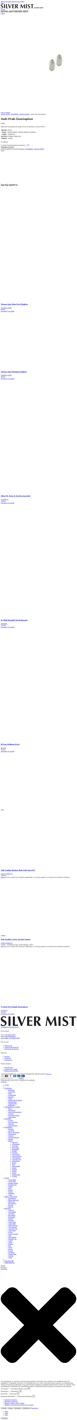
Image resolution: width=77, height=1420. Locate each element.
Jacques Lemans (13, 1183)
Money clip (11, 1202)
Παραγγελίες (8, 1045)
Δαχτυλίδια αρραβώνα (15, 1112)
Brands (10, 1141)
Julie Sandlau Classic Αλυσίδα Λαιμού (15, 939)
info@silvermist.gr (10, 1036)
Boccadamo (15, 1147)
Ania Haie (15, 1146)
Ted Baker (11, 1193)
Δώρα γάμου (12, 1117)
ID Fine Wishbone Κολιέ (10, 744)
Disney (10, 1098)
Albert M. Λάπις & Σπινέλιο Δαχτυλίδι (15, 496)
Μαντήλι (10, 1207)
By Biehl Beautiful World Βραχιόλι (14, 620)
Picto (9, 1188)
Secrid (10, 1247)
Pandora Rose (12, 1102)
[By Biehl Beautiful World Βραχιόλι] (29, 560)
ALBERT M (4, 499)
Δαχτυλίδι (11, 1131)
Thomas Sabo (16, 1174)
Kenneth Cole (12, 1185)
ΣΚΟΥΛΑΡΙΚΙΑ (25, 114)
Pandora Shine (12, 1103)
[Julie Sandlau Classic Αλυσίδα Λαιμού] (29, 934)
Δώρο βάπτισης (12, 1125)
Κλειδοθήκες (12, 1203)
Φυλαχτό (11, 1124)
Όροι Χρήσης (9, 1067)
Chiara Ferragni (16, 1156)
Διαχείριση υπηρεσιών (11, 1401)
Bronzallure (15, 1149)
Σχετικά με (8, 1058)
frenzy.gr (48, 1074)
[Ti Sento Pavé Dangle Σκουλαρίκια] (29, 1003)
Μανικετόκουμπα (13, 1200)
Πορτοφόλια (12, 1198)
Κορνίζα (10, 1205)
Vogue (10, 1195)
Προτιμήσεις (17, 1408)
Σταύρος (10, 1120)
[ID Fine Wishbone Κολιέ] (29, 684)
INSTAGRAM (13, 1027)
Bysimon (14, 1153)
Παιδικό (10, 1139)
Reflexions (11, 1105)
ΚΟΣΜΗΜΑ (15, 114)
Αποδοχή (4, 1408)
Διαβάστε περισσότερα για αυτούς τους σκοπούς (19, 1405)
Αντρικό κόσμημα (13, 1137)
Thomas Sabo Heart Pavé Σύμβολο (14, 304)
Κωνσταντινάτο (12, 1122)
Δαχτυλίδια (11, 1092)
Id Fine (14, 1163)
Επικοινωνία (8, 1060)
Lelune (14, 1168)
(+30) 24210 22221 (9, 1035)
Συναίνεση (4, 1418)
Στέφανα (10, 1114)
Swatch (14, 1173)
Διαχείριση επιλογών (11, 1400)
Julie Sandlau (16, 1166)
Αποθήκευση (26, 1408)
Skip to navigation (6, 1)
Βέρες (10, 1109)
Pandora (14, 1169)
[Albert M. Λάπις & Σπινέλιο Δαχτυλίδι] (29, 435)
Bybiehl (14, 1151)
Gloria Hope (15, 1161)
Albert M (14, 1142)
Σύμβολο (11, 1136)
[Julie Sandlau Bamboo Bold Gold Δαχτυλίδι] (29, 808)
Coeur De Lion (16, 1159)
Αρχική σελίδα (5, 114)
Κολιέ (10, 1093)
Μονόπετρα (11, 1110)
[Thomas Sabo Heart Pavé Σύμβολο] (29, 244)
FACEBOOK (5, 1027)
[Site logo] (17, 8)
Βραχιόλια (11, 1090)
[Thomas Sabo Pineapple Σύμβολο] (29, 368)
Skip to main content (18, 1)
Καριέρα (7, 1056)
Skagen (14, 1171)
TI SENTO (4, 1010)
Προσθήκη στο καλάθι (7, 147)
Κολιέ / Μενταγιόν (13, 1132)
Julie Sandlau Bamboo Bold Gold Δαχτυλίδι (18, 870)
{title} (6, 1411)
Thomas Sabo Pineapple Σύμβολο (14, 372)
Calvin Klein (16, 1154)
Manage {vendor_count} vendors (14, 1403)
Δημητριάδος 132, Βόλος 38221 (10, 1038)
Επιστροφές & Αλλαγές (12, 1049)
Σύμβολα (11, 1097)
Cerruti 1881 (12, 1181)
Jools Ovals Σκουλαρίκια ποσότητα (13, 145)
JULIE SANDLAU (7, 874)
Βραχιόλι (11, 1129)
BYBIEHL (4, 624)
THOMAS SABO (6, 308)
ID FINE (3, 748)
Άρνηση (10, 1408)
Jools (13, 1164)
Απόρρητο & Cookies (11, 1069)
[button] (7, 311)
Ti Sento (14, 1176)
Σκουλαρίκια (12, 1095)
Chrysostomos (16, 1158)
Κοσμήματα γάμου (14, 1115)
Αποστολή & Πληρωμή (12, 1047)
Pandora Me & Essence (15, 1100)
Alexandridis (16, 1144)
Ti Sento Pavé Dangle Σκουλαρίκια (14, 1007)
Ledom (10, 1186)
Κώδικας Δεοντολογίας (11, 1071)
